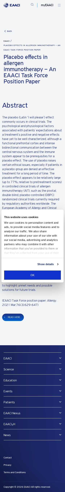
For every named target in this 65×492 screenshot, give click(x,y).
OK (32, 275)
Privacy (7, 464)
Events (8, 391)
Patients (9, 402)
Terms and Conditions (15, 472)
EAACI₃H (9, 424)
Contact (8, 457)
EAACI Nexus (12, 413)
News (7, 435)
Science (9, 369)
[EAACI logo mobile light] (12, 5)
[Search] (32, 5)
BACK (9, 31)
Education (10, 380)
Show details (45, 264)
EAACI (7, 41)
